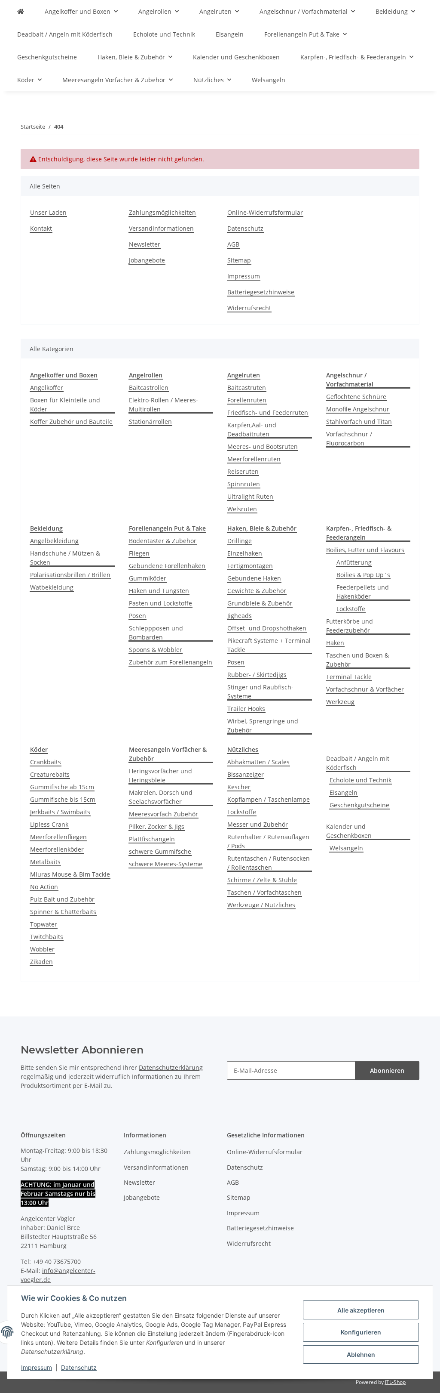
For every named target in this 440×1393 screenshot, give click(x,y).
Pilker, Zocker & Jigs (156, 826)
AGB (233, 244)
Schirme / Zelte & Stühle (262, 880)
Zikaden (41, 961)
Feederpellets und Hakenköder (362, 591)
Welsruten (242, 509)
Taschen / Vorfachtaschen (264, 892)
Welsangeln (346, 848)
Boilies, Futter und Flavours (365, 550)
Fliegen (139, 553)
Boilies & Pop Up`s (363, 575)
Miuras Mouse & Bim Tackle (70, 874)
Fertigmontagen (250, 566)
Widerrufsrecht (249, 308)
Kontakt (41, 228)
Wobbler (42, 949)
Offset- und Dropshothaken (266, 628)
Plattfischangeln (152, 839)
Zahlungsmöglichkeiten (162, 212)
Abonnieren (387, 1070)
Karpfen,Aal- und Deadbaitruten (251, 429)
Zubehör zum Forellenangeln (170, 662)
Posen (137, 616)
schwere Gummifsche (160, 851)
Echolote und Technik (360, 780)
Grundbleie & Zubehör (259, 603)
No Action (44, 887)
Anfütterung (354, 562)
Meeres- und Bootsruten (262, 446)
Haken (335, 643)
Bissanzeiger (245, 774)
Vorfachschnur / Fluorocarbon (349, 438)
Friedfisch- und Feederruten (267, 412)
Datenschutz (79, 1367)
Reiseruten (243, 471)
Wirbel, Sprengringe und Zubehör (262, 725)
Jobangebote (147, 260)
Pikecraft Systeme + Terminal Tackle (269, 645)
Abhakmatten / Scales (258, 762)
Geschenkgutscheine (359, 805)
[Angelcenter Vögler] (20, 11)
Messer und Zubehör (257, 824)
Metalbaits (45, 862)
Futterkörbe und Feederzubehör (349, 625)
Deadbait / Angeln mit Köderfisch (357, 763)
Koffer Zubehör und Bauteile (71, 421)
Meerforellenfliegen (58, 837)
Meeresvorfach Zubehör (163, 814)
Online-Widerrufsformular (265, 212)
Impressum (36, 1367)
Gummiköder (147, 578)
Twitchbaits (46, 937)
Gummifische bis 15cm (62, 799)
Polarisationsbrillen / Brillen (70, 575)
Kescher (239, 787)
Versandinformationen (161, 228)
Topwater (43, 924)
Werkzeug (340, 702)
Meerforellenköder (57, 849)
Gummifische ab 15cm (62, 787)
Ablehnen (361, 1354)
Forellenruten (246, 400)
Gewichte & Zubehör (256, 591)
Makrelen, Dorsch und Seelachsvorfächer (160, 797)
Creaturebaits (50, 774)
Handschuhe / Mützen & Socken (65, 557)
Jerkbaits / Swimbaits (60, 812)
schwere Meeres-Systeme (165, 864)
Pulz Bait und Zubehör (62, 899)
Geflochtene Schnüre (356, 396)
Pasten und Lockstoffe (160, 603)
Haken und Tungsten (159, 591)
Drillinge (239, 541)
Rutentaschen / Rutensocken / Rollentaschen (268, 862)
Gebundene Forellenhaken (167, 566)
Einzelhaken (244, 553)
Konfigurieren (361, 1332)
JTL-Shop (395, 1382)
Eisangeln (344, 792)
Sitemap (239, 260)
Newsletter (144, 244)
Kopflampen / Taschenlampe (268, 799)
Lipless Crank (49, 824)
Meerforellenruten (254, 459)
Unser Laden (48, 212)
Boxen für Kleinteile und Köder (65, 404)
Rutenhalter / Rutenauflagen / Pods (268, 841)
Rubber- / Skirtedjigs (257, 674)
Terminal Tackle (349, 677)
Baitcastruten (246, 387)
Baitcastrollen (148, 387)
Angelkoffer (46, 387)
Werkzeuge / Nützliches (261, 905)
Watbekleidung (51, 587)
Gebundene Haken (254, 578)
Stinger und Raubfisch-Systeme (260, 691)
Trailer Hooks (246, 708)
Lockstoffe (350, 609)
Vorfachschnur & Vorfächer (365, 689)
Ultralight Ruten (250, 496)
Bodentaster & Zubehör (162, 541)
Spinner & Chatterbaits (63, 912)
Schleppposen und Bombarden (156, 632)
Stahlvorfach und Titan (359, 421)
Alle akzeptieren (361, 1310)
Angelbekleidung (54, 541)
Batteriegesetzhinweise (260, 292)
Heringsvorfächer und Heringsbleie (160, 775)
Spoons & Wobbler (155, 650)
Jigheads (239, 616)
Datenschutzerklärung (171, 1067)
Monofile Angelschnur (357, 409)
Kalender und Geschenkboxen (349, 831)
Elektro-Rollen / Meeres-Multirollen (163, 404)
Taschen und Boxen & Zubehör (357, 659)
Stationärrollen (150, 421)
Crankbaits (45, 762)
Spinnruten (243, 484)
